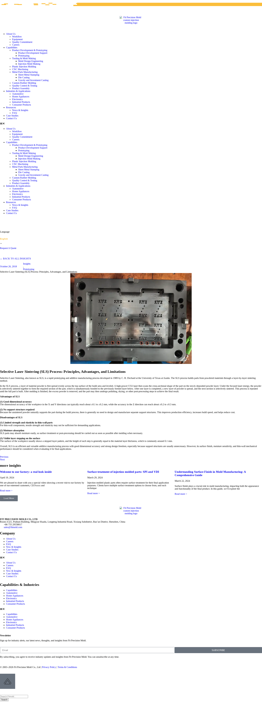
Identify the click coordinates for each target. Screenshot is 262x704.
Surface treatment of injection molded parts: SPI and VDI (123, 471)
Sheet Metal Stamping (28, 74)
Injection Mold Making (29, 64)
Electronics (17, 99)
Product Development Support (32, 53)
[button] (131, 123)
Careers (15, 44)
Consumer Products (21, 104)
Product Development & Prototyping (29, 50)
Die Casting (24, 77)
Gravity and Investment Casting (33, 80)
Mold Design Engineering (30, 61)
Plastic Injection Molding (24, 66)
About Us (10, 34)
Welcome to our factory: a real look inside (26, 471)
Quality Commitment (22, 42)
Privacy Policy (49, 667)
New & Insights (13, 547)
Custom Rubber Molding (24, 83)
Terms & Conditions (67, 667)
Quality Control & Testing (24, 85)
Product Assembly (21, 88)
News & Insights (20, 110)
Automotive (18, 94)
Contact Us (11, 118)
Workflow (17, 36)
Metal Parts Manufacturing (25, 72)
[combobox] (14, 696)
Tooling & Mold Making (24, 58)
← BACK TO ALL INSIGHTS (15, 258)
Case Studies (12, 115)
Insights (26, 263)
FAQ (14, 113)
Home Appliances (20, 96)
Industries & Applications (18, 91)
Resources (11, 107)
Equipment (17, 39)
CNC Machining (20, 69)
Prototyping (23, 55)
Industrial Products (21, 102)
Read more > (6, 490)
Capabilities (11, 47)
